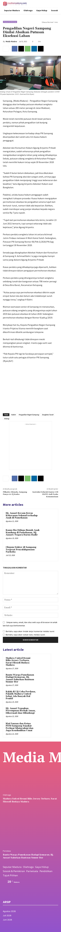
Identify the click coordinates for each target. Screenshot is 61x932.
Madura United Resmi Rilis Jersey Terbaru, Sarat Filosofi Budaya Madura (18, 662)
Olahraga (7, 795)
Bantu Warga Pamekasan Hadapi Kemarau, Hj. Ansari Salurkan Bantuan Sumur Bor (20, 678)
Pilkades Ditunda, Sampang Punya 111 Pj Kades (15, 493)
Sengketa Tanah (47, 415)
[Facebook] (14, 49)
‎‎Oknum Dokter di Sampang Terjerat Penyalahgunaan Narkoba (21, 549)
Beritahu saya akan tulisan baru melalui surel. (25, 635)
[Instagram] (10, 894)
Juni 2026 (7, 919)
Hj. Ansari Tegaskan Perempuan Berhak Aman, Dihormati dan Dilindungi (21, 710)
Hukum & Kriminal (10, 22)
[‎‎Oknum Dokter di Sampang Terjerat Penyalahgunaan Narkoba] (48, 552)
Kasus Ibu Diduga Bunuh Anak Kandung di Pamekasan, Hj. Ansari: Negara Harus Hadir (22, 532)
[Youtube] (23, 894)
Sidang (6, 419)
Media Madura (11, 41)
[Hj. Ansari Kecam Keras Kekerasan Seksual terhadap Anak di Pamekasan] (48, 518)
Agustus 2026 (9, 911)
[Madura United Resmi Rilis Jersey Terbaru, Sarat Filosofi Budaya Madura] (42, 662)
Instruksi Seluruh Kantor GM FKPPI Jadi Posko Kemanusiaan (45, 494)
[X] (21, 49)
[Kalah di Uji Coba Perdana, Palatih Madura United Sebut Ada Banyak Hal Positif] (42, 695)
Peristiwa (7, 851)
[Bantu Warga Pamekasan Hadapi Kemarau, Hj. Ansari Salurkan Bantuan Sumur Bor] (42, 678)
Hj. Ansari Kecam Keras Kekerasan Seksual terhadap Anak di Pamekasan (22, 515)
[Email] (41, 49)
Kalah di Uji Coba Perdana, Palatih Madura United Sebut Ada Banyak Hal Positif (21, 695)
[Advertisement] (30, 386)
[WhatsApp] (27, 49)
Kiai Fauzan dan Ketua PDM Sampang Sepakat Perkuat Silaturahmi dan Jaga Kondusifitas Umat (19, 727)
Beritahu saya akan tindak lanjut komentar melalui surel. (30, 631)
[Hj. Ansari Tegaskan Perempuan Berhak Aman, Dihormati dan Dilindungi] (42, 712)
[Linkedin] (34, 49)
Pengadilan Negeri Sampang (29, 415)
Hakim (13, 415)
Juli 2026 (7, 915)
